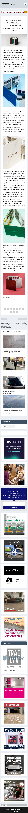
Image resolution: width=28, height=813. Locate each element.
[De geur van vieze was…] (14, 382)
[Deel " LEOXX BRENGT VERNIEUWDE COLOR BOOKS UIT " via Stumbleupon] (11, 312)
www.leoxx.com (7, 297)
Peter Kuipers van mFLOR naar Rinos (13, 372)
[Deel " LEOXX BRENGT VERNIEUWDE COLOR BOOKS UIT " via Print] (17, 312)
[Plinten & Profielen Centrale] (14, 658)
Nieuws (16, 30)
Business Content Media (16, 809)
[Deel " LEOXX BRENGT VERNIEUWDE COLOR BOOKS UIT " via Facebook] (5, 309)
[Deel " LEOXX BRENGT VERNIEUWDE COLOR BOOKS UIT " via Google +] (11, 309)
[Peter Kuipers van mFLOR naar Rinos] (14, 363)
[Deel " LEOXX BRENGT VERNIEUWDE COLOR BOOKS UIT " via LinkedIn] (20, 309)
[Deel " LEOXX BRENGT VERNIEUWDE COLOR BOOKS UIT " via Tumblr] (14, 309)
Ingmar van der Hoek (16, 28)
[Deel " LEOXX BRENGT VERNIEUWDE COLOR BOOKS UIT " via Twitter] (8, 309)
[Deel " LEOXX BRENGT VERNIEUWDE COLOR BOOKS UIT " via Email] (14, 312)
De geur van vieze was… (9, 391)
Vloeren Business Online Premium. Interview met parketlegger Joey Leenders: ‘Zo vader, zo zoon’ (12, 351)
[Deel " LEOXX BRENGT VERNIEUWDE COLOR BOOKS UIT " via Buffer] (23, 309)
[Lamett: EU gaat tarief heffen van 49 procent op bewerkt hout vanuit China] (14, 402)
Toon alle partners (9, 670)
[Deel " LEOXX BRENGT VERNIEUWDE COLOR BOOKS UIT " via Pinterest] (17, 309)
